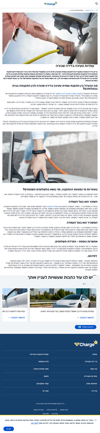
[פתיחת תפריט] (96, 4)
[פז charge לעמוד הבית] (50, 344)
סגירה (8, 429)
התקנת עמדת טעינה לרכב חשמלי (68, 93)
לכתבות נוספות (87, 327)
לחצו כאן (35, 423)
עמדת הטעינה (52, 206)
